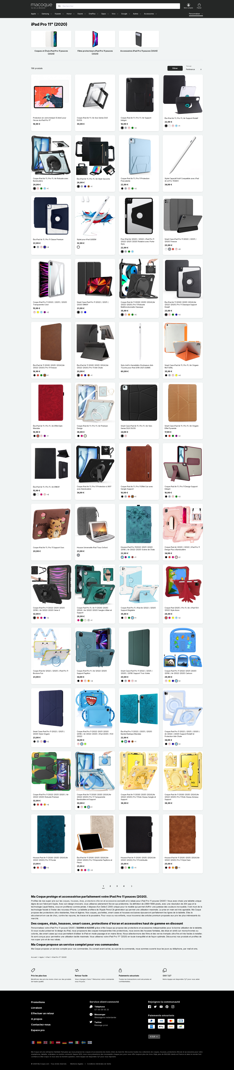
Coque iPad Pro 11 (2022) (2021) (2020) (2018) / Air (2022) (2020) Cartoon (180, 672)
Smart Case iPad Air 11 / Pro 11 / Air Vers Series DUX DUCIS (136, 427)
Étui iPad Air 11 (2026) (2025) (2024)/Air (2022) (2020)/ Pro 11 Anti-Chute (92, 366)
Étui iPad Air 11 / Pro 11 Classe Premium (48, 239)
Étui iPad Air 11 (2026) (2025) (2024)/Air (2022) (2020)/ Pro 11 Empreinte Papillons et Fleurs (94, 860)
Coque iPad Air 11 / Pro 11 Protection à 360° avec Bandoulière (94, 487)
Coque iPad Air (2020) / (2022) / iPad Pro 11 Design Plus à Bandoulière (182, 548)
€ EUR (152, 1037)
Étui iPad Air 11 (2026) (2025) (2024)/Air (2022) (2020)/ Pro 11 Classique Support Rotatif (181, 304)
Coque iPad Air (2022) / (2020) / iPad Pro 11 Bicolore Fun (50, 672)
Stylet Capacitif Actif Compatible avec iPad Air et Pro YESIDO (182, 179)
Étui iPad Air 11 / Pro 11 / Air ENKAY (46, 487)
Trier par (188, 66)
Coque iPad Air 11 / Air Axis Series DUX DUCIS (92, 119)
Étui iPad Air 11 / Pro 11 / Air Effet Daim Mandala (47, 427)
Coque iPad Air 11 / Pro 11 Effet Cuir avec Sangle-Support (137, 487)
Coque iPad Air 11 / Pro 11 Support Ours (48, 547)
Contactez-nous (41, 1024)
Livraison (36, 1007)
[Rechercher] (59, 6)
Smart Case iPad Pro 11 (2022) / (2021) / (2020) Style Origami (49, 732)
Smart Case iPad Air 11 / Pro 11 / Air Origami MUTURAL (181, 366)
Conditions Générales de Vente (99, 1064)
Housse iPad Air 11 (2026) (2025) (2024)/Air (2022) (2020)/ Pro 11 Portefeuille (138, 859)
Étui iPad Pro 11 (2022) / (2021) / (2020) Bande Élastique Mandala (136, 732)
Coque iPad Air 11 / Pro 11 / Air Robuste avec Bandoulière (50, 179)
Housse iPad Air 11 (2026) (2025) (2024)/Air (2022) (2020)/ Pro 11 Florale (50, 859)
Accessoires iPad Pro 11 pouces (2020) (139, 51)
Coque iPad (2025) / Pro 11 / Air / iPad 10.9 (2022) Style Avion (182, 609)
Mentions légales (76, 1064)
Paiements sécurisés (129, 975)
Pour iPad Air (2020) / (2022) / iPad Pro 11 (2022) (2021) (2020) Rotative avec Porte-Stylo (138, 241)
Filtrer (175, 68)
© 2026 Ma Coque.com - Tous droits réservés (48, 1064)
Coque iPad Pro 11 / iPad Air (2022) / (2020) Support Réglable (138, 609)
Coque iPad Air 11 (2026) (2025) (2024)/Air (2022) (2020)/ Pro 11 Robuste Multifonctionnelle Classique (138, 304)
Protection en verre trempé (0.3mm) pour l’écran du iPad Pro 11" (49, 119)
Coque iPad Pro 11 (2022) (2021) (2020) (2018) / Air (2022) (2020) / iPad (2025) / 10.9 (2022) (95, 733)
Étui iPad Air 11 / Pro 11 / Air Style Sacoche (93, 179)
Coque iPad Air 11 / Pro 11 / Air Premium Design (92, 427)
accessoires (111, 901)
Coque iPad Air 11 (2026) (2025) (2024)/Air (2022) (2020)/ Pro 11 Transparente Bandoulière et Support (94, 796)
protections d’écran (94, 901)
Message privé (101, 1025)
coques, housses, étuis (73, 901)
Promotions (38, 1002)
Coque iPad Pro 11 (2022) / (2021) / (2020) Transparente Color (50, 303)
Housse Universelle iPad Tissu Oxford (92, 547)
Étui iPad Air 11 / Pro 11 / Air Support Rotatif (181, 118)
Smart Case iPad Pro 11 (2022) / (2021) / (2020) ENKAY (93, 303)
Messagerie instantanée (105, 1017)
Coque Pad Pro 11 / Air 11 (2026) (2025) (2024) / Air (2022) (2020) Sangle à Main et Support (94, 610)
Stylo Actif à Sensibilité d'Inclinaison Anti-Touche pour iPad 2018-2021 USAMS (137, 366)
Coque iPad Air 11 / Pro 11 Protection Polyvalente (135, 179)
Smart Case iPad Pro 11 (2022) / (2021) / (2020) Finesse (180, 240)
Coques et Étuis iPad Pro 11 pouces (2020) (51, 52)
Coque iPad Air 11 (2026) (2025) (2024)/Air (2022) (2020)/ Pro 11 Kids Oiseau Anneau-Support (182, 796)
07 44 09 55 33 (101, 1009)
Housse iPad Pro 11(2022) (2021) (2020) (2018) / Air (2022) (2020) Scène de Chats (138, 548)
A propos (36, 1019)
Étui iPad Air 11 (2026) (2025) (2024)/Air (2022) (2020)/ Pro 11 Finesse (49, 366)
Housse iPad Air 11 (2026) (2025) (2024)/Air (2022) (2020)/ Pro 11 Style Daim (182, 859)
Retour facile (81, 975)
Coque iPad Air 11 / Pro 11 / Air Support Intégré (136, 119)
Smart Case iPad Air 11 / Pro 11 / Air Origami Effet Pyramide (181, 427)
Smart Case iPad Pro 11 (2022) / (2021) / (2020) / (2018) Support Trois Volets (136, 672)
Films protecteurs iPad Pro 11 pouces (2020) (95, 52)
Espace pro (38, 1030)
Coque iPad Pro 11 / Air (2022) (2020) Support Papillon (92, 672)
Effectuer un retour (42, 1013)
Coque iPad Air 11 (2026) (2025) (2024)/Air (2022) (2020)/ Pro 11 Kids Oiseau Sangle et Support (138, 796)
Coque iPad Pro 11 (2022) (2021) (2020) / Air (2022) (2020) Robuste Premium (50, 795)
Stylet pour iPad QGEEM (86, 239)
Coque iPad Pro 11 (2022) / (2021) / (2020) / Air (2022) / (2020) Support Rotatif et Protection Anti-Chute (182, 733)
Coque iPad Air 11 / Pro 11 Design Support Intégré (181, 487)
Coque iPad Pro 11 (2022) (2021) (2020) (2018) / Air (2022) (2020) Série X (49, 609)
